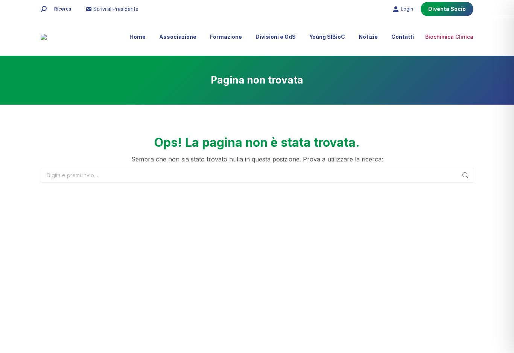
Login (407, 9)
